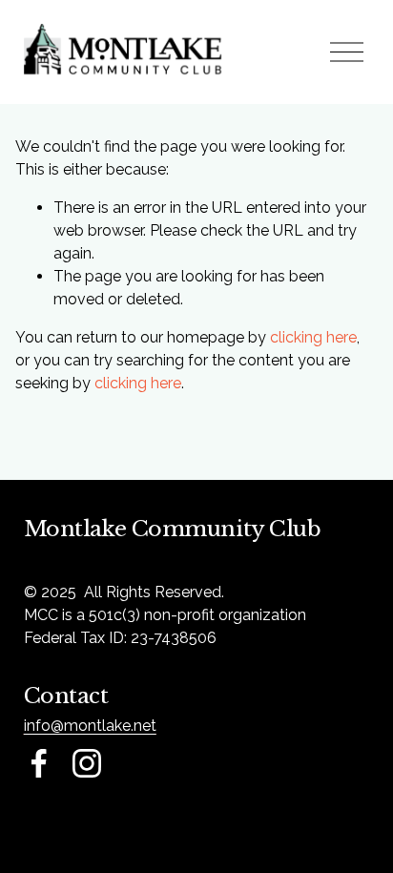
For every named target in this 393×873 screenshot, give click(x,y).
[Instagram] (87, 763)
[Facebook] (39, 763)
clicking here (313, 337)
